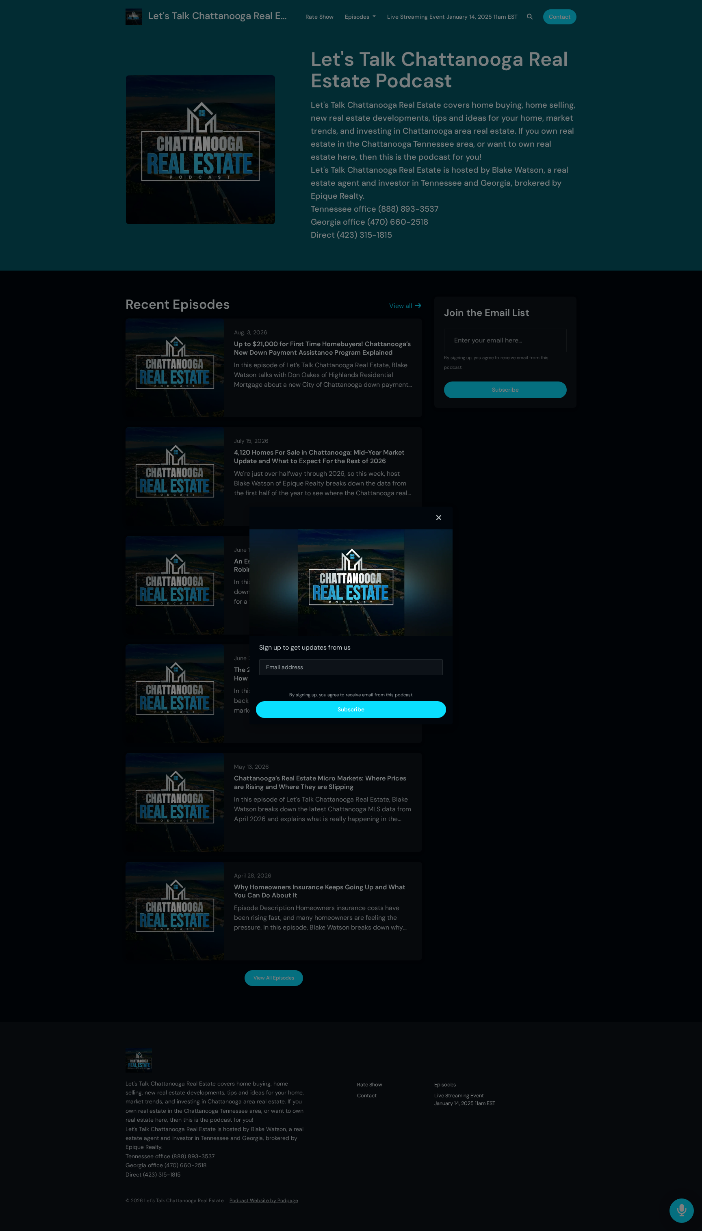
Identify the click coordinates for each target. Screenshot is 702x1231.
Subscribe (351, 709)
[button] (439, 518)
